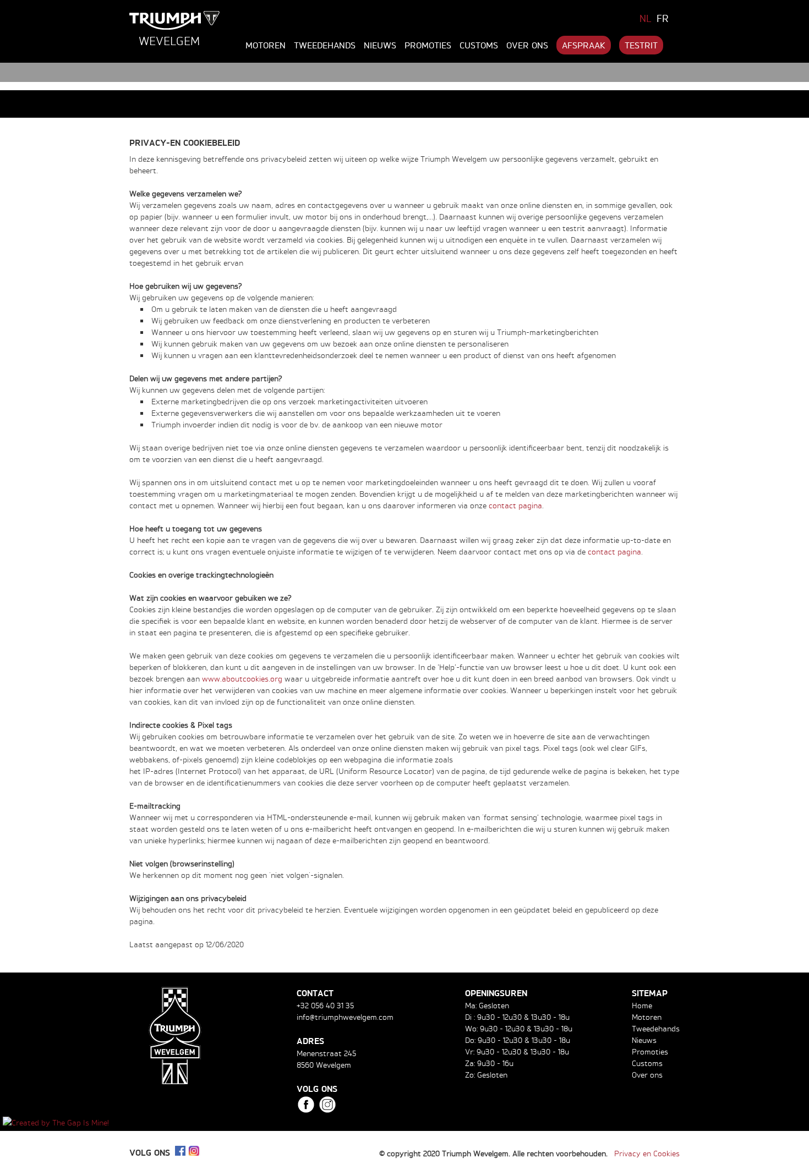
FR (663, 18)
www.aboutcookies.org (242, 678)
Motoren (265, 45)
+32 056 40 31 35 (325, 1005)
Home (642, 1005)
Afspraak (583, 45)
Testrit (641, 45)
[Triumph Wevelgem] (174, 20)
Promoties (427, 45)
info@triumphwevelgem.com (345, 1016)
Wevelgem (169, 41)
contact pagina (515, 505)
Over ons (527, 45)
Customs (479, 45)
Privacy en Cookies (647, 1153)
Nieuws (380, 45)
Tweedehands (325, 45)
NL (645, 18)
